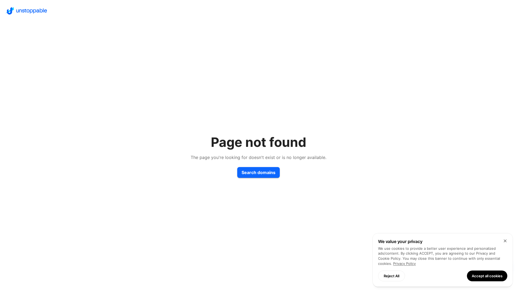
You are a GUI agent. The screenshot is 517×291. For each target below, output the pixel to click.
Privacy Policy (404, 263)
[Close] (505, 241)
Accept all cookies (487, 276)
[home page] (258, 10)
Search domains (258, 172)
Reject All (391, 276)
